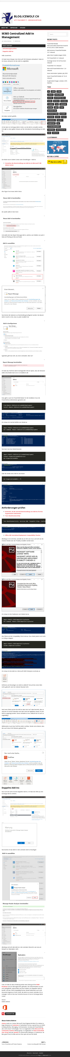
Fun (57, 104)
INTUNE (50, 107)
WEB (49, 133)
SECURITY (59, 120)
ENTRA (50, 101)
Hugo (39, 1055)
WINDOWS (55, 133)
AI (48, 91)
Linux (56, 107)
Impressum (35, 1053)
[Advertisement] (35, 6)
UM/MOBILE (51, 129)
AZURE (53, 91)
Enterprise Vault (60, 98)
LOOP (61, 107)
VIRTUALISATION (61, 129)
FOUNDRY (50, 104)
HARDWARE (63, 104)
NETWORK (50, 117)
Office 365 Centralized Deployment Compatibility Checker (22, 535)
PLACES (64, 117)
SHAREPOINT (51, 123)
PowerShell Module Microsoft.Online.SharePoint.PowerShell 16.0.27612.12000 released (57, 45)
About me (29, 1053)
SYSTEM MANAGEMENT (54, 126)
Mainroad (45, 1055)
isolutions (16, 1025)
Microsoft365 (10, 1013)
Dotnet (50, 98)
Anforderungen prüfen (10, 48)
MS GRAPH (63, 114)
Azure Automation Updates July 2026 (57, 73)
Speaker (16, 1032)
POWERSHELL (51, 120)
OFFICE (58, 117)
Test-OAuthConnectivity (12, 516)
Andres (4, 1023)
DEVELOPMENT (59, 94)
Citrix (59, 91)
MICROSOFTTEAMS (53, 114)
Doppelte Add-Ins (8, 51)
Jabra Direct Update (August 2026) (56, 55)
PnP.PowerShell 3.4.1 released (55, 58)
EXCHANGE (64, 101)
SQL (58, 123)
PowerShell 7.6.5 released (54, 65)
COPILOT (50, 94)
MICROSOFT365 (52, 110)
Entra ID (56, 101)
